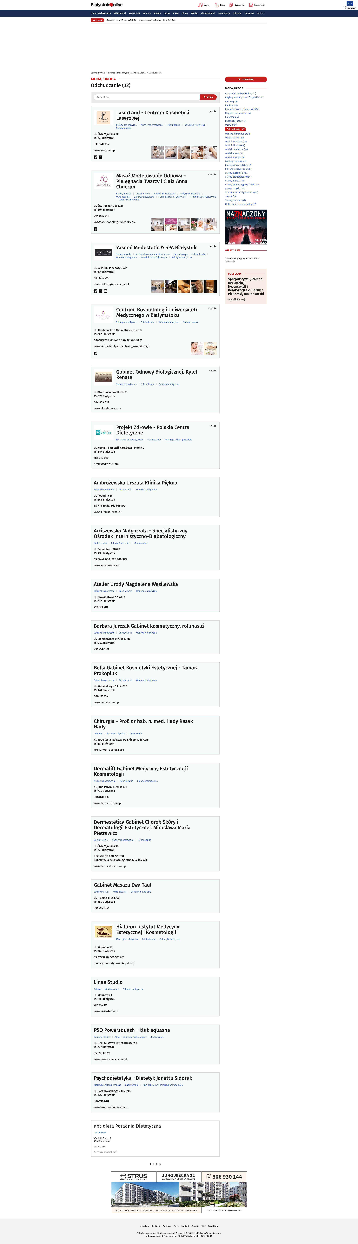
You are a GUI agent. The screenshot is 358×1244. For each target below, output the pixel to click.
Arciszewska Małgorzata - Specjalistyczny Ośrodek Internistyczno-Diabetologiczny (140, 533)
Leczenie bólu (143, 194)
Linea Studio (108, 982)
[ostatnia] (160, 1164)
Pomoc (195, 1226)
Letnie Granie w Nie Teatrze (150, 20)
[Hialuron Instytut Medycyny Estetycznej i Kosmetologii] (103, 932)
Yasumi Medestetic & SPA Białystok (156, 247)
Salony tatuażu (232, 188)
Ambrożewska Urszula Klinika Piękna (135, 483)
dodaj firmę (248, 79)
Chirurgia (98, 733)
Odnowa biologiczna (194, 125)
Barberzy (229, 101)
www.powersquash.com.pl (110, 1059)
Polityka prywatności (146, 1233)
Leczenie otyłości (116, 733)
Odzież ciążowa (233, 137)
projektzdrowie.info (106, 464)
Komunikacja (259, 5)
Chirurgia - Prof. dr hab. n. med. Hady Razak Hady (143, 724)
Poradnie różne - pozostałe (172, 197)
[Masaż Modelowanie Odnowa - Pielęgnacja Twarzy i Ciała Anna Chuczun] (103, 181)
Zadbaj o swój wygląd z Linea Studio (242, 258)
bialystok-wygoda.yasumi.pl (111, 284)
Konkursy (110, 20)
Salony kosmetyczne (126, 125)
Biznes (185, 13)
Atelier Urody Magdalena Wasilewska (136, 584)
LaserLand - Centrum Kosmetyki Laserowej (152, 115)
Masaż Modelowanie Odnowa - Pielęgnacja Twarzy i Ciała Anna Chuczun (152, 181)
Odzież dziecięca (233, 141)
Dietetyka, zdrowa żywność (129, 440)
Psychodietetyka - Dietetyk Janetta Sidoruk (143, 1078)
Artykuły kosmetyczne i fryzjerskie (153, 254)
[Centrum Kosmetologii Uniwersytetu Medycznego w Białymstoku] (103, 315)
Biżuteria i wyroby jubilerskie (240, 109)
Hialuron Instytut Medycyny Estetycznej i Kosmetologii (147, 929)
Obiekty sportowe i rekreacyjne (130, 1037)
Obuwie (229, 124)
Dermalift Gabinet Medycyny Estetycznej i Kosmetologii (141, 771)
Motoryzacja (224, 13)
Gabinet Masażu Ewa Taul (122, 885)
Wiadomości (120, 13)
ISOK (203, 1226)
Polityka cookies (166, 1233)
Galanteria (230, 117)
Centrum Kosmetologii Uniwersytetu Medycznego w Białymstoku (157, 312)
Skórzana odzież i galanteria (239, 192)
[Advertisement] (179, 47)
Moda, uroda (139, 73)
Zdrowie (237, 13)
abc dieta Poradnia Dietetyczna (127, 1126)
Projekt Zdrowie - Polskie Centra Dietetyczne (152, 430)
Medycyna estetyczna (152, 125)
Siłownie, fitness (102, 1037)
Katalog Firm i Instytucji (119, 73)
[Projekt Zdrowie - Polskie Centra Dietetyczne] (103, 432)
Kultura (157, 13)
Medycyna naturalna (190, 194)
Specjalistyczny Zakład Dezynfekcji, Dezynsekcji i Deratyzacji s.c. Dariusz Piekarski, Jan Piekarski (246, 286)
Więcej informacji (237, 299)
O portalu (144, 1226)
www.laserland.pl (105, 150)
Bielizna (229, 105)
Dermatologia (181, 254)
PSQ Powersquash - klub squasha (132, 1030)
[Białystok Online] (107, 5)
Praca (175, 13)
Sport (167, 13)
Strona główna (98, 73)
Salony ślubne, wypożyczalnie (240, 184)
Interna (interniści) (120, 543)
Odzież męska (232, 153)
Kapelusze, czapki (234, 121)
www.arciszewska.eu (106, 565)
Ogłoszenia (239, 5)
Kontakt (185, 1226)
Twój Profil (213, 1226)
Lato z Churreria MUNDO (126, 20)
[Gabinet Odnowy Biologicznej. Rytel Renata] (103, 377)
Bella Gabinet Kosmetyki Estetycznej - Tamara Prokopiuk (146, 670)
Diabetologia (100, 543)
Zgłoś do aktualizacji (106, 1152)
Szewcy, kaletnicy (234, 200)
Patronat (166, 1226)
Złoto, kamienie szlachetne (238, 204)
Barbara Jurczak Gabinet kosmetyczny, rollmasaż (149, 626)
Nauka (194, 13)
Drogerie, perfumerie (235, 113)
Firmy (222, 5)
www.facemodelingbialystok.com (115, 222)
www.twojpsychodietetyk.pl (111, 1107)
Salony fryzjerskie (234, 173)
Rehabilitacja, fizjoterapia (203, 197)
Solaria (97, 989)
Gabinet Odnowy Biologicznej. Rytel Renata (156, 374)
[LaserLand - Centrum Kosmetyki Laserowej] (103, 117)
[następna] (157, 1164)
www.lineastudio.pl (106, 1011)
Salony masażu (123, 128)
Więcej (260, 13)
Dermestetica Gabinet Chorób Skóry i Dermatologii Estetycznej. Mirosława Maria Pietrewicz (142, 827)
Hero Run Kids (169, 20)
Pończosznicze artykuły (236, 165)
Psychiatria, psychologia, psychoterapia (163, 1085)
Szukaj (210, 97)
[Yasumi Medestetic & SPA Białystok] (103, 252)
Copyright (180, 1233)
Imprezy (207, 5)
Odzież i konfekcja (234, 149)
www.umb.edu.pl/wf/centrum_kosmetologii (121, 346)
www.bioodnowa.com (107, 408)
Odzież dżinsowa (233, 145)
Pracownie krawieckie (236, 169)
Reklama (156, 1226)
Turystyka (249, 13)
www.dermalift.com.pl (108, 803)
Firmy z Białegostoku (101, 13)
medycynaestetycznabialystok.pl (114, 963)
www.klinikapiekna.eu (108, 512)
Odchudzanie (155, 73)
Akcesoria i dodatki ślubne (238, 93)
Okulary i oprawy (233, 161)
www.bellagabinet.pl (107, 702)
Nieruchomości (208, 13)
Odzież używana (233, 157)
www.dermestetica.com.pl (110, 866)
